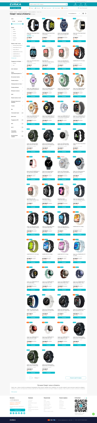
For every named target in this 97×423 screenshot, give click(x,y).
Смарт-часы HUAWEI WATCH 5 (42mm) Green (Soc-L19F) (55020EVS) (48, 282)
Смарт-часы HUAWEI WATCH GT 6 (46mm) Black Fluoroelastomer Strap (48, 117)
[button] (17, 63)
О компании (30, 400)
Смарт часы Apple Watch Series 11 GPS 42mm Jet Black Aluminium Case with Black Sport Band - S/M (33, 227)
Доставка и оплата (47, 402)
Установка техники (62, 408)
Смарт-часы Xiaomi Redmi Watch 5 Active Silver (33, 61)
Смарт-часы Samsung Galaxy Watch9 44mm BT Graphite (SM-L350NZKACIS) (64, 310)
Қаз (19, 1)
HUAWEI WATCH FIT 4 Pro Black (79, 60)
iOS (13, 65)
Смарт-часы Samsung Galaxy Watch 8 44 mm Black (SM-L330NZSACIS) (47, 172)
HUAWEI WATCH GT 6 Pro (17, 51)
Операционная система (16, 83)
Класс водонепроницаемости (16, 73)
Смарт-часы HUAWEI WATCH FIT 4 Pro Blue (79, 255)
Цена (12, 18)
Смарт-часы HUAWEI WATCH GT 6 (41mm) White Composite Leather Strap (33, 117)
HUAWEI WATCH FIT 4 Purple (63, 254)
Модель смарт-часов (16, 43)
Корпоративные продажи (32, 402)
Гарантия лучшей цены (48, 407)
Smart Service (61, 402)
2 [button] (32, 377)
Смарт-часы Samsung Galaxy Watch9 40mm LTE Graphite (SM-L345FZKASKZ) (48, 365)
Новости (29, 404)
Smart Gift (61, 407)
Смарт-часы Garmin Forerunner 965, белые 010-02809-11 (79, 172)
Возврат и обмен (46, 405)
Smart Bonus (61, 404)
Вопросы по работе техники (48, 411)
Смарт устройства (32, 11)
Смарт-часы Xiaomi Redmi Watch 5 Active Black (48, 34)
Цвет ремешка (14, 68)
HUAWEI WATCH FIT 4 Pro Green (33, 254)
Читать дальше (14, 391)
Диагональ (13, 116)
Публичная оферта (47, 408)
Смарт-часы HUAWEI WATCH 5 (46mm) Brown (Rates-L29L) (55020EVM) (63, 282)
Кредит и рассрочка (47, 404)
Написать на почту (14, 404)
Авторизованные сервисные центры (33, 407)
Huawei (14, 35)
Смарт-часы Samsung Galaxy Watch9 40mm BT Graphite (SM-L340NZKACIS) (48, 144)
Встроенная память (15, 77)
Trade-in (60, 400)
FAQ (44, 409)
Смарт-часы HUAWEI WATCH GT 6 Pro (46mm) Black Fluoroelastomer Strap (33, 282)
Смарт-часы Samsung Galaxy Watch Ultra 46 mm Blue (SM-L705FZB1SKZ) (63, 34)
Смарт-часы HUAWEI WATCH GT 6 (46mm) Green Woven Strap (64, 89)
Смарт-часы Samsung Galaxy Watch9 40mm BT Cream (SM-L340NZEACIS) (63, 144)
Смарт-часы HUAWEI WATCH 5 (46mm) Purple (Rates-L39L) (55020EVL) (79, 282)
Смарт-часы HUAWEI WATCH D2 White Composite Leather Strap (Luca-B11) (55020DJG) (79, 117)
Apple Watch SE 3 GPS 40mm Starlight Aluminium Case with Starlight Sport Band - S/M (33, 199)
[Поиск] (66, 4)
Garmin (14, 31)
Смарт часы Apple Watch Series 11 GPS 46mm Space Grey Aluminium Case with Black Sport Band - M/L (48, 227)
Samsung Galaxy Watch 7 (17, 45)
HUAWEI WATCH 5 (16, 53)
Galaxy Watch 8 (16, 49)
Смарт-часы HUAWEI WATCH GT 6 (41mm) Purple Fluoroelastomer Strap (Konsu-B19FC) (33, 89)
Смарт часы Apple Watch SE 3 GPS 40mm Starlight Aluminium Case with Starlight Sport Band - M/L (64, 61)
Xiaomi (14, 39)
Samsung (14, 37)
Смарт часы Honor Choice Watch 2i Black (79, 144)
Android (14, 63)
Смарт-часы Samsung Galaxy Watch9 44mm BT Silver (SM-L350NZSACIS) (32, 144)
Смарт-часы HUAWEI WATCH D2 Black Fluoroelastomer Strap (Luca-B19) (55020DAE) (79, 310)
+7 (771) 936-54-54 (14, 400)
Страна (12, 105)
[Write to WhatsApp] (93, 414)
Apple (14, 29)
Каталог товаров (47, 401)
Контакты (29, 410)
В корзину (33, 41)
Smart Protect (61, 401)
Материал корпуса (15, 90)
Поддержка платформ (16, 61)
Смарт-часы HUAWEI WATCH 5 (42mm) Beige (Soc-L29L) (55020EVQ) (63, 338)
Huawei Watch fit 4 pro (17, 47)
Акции (45, 400)
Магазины (30, 401)
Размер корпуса (14, 80)
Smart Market (61, 405)
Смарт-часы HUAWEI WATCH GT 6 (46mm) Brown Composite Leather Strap (48, 89)
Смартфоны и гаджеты (23, 11)
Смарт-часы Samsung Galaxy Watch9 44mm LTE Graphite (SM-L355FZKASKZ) (79, 338)
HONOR (14, 33)
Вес (12, 109)
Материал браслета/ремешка (15, 102)
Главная (12, 11)
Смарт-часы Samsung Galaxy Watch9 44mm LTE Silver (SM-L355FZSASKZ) (32, 365)
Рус (18, 1)
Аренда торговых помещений (33, 409)
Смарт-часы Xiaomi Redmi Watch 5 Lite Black (33, 34)
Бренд (12, 27)
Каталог (16, 11)
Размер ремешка (15, 87)
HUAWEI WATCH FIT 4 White (78, 226)
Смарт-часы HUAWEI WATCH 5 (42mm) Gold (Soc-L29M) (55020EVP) (33, 338)
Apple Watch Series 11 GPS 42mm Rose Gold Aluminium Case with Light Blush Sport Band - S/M (63, 199)
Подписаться (17, 410)
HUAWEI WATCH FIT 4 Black (47, 254)
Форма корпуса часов (16, 97)
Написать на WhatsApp (15, 402)
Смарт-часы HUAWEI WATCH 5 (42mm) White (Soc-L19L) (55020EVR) (48, 338)
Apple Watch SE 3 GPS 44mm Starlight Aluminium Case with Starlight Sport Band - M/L (48, 61)
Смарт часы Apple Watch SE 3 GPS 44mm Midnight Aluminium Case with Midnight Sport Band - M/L (79, 199)
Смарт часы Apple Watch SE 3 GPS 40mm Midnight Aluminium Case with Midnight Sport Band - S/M (64, 227)
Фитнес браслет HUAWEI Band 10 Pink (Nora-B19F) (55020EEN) (33, 172)
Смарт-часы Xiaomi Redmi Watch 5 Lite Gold (79, 34)
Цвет (12, 94)
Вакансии (30, 405)
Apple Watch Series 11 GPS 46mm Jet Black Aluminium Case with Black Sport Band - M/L (48, 199)
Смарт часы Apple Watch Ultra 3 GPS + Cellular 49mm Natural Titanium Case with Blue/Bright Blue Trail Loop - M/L (32, 310)
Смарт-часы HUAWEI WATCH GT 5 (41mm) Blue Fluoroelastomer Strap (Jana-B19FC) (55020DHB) (64, 117)
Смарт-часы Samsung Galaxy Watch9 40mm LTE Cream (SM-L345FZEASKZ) (48, 310)
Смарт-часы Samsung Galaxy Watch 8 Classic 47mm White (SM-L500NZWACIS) (64, 172)
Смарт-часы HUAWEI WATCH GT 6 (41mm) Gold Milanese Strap (79, 89)
